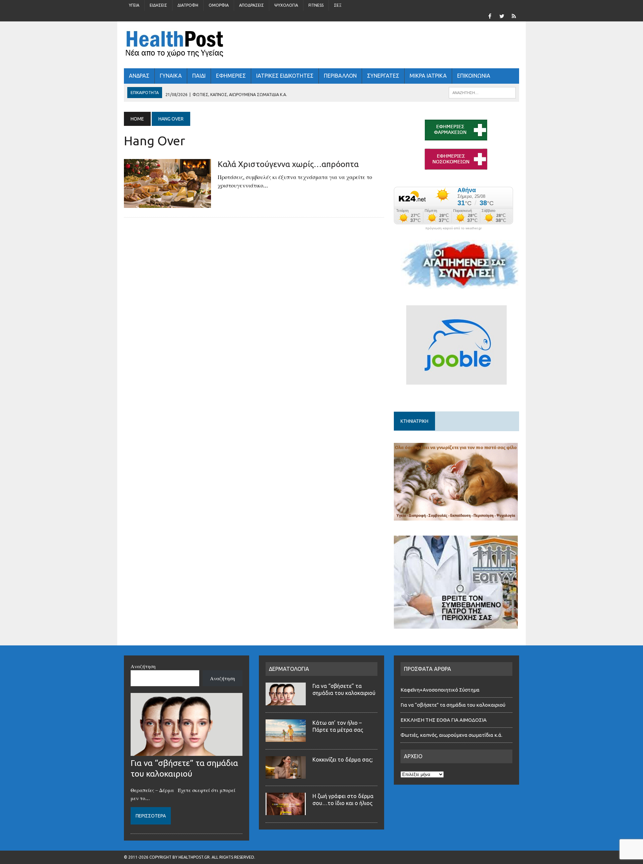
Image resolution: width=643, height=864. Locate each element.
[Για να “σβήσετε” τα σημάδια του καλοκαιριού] (186, 752)
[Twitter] (501, 15)
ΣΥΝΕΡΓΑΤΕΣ (383, 76)
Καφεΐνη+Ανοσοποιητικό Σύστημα (440, 690)
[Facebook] (489, 15)
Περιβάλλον (340, 76)
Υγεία (134, 5)
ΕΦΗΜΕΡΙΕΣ (231, 76)
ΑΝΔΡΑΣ (139, 76)
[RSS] (513, 15)
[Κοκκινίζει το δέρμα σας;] (286, 774)
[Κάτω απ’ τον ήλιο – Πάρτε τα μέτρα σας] (286, 737)
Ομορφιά (219, 5)
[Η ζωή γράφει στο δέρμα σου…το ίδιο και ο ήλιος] (286, 811)
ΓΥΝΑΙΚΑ (171, 76)
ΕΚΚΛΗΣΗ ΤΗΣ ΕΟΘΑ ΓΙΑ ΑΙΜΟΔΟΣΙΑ (444, 720)
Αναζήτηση (143, 666)
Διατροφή (187, 5)
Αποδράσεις (251, 5)
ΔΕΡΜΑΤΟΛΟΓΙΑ (289, 669)
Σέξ (338, 5)
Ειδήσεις (158, 5)
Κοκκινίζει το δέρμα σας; (343, 760)
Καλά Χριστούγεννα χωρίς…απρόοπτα (288, 164)
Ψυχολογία (286, 5)
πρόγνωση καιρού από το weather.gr (453, 228)
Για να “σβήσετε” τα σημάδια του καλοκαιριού (453, 705)
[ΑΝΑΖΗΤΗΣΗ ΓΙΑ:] (482, 92)
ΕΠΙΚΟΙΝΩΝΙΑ (473, 76)
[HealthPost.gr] (321, 45)
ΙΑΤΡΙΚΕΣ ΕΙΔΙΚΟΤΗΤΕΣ (284, 76)
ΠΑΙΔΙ (199, 76)
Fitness (316, 5)
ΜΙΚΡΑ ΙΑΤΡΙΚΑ (428, 76)
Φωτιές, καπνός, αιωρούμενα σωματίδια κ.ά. (451, 735)
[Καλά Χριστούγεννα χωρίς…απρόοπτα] (167, 203)
